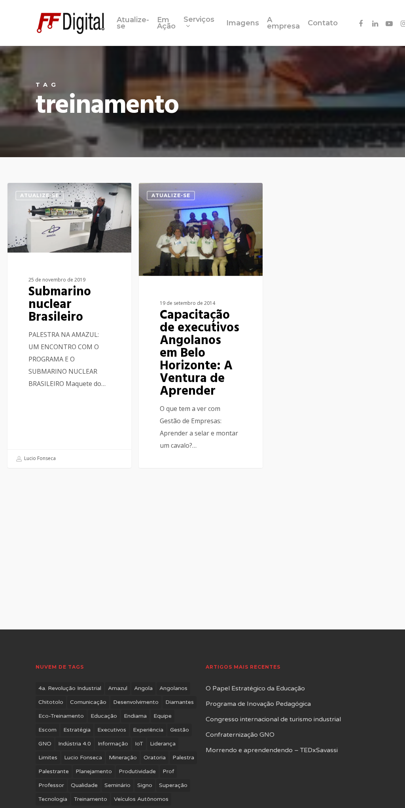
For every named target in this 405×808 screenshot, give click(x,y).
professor (51, 785)
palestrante (53, 771)
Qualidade (84, 785)
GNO (44, 743)
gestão (179, 729)
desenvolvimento (136, 702)
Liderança (163, 743)
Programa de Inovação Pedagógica (258, 704)
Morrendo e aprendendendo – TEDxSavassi (272, 750)
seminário (117, 785)
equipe (162, 716)
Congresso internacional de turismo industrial (273, 719)
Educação (104, 716)
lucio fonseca (83, 757)
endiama (135, 716)
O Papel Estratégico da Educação (255, 688)
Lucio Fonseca (39, 458)
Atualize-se (39, 195)
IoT (139, 743)
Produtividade (137, 771)
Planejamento (94, 771)
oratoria (155, 757)
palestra (183, 757)
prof (168, 771)
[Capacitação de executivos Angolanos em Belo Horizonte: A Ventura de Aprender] (200, 337)
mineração (123, 757)
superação (173, 785)
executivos (111, 729)
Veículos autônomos (141, 799)
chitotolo (50, 702)
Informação (113, 743)
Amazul (117, 688)
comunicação (88, 702)
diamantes (179, 702)
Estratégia (77, 729)
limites (47, 757)
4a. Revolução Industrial (69, 688)
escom (47, 729)
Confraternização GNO (240, 735)
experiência (148, 729)
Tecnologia (52, 799)
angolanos (173, 688)
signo (144, 785)
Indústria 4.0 (74, 743)
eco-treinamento (61, 716)
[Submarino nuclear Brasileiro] (69, 325)
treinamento (90, 799)
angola (143, 688)
